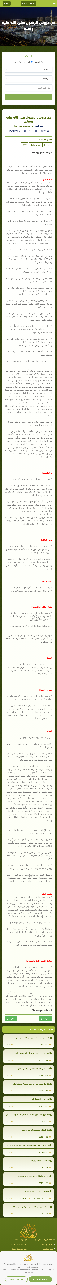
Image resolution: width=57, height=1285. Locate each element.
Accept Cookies (40, 1279)
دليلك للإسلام (48, 1244)
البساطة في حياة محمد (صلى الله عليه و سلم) (32, 1052)
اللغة (7, 3)
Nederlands (35, 144)
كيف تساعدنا (48, 1248)
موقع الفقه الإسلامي (18, 1239)
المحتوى (26, 61)
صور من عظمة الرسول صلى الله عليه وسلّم (34, 1175)
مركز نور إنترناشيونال (19, 1244)
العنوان (37, 61)
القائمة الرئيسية (29, 3)
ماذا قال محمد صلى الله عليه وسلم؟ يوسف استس (31, 1083)
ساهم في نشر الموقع (44, 1239)
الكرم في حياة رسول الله (41, 1098)
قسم (16, 61)
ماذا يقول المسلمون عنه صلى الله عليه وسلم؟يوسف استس (28, 1114)
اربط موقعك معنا (19, 1248)
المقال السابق (45, 1018)
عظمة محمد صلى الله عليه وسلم (37, 1191)
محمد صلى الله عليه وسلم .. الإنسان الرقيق (33, 1068)
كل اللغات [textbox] (45, 78)
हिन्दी (24, 144)
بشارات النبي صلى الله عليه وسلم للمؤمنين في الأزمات (29, 1206)
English (47, 144)
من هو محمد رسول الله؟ (23, 125)
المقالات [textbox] (46, 69)
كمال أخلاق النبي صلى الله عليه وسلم (36, 1129)
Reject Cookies (16, 1279)
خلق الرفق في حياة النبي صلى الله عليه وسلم (33, 1037)
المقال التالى (11, 1018)
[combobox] (28, 69)
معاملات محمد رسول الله (40, 1160)
